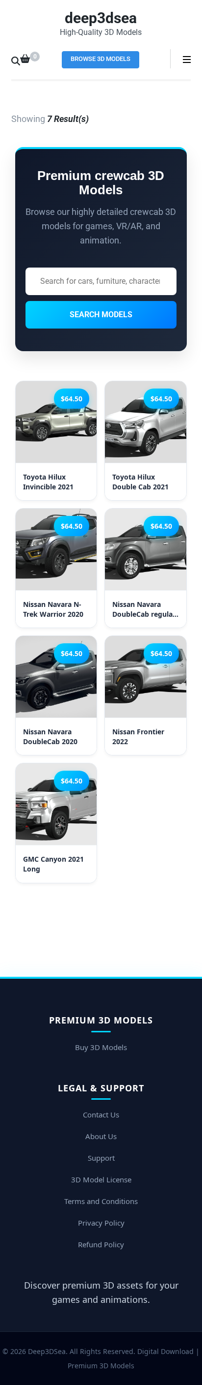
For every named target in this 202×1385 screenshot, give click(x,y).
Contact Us (101, 1114)
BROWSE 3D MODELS (100, 58)
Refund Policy (101, 1244)
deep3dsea (101, 18)
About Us (101, 1136)
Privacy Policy (101, 1223)
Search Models (101, 314)
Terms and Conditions (101, 1201)
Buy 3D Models (101, 1047)
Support (101, 1158)
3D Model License (101, 1179)
